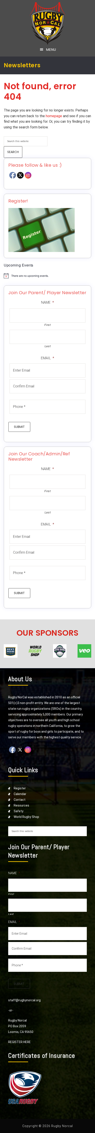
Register (20, 788)
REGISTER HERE (19, 1042)
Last (48, 346)
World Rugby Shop (26, 817)
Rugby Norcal (47, 23)
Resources (21, 805)
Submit (19, 427)
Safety (18, 811)
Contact (19, 799)
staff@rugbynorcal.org (24, 1000)
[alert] (47, 275)
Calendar (20, 794)
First (47, 325)
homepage (54, 116)
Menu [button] (51, 49)
